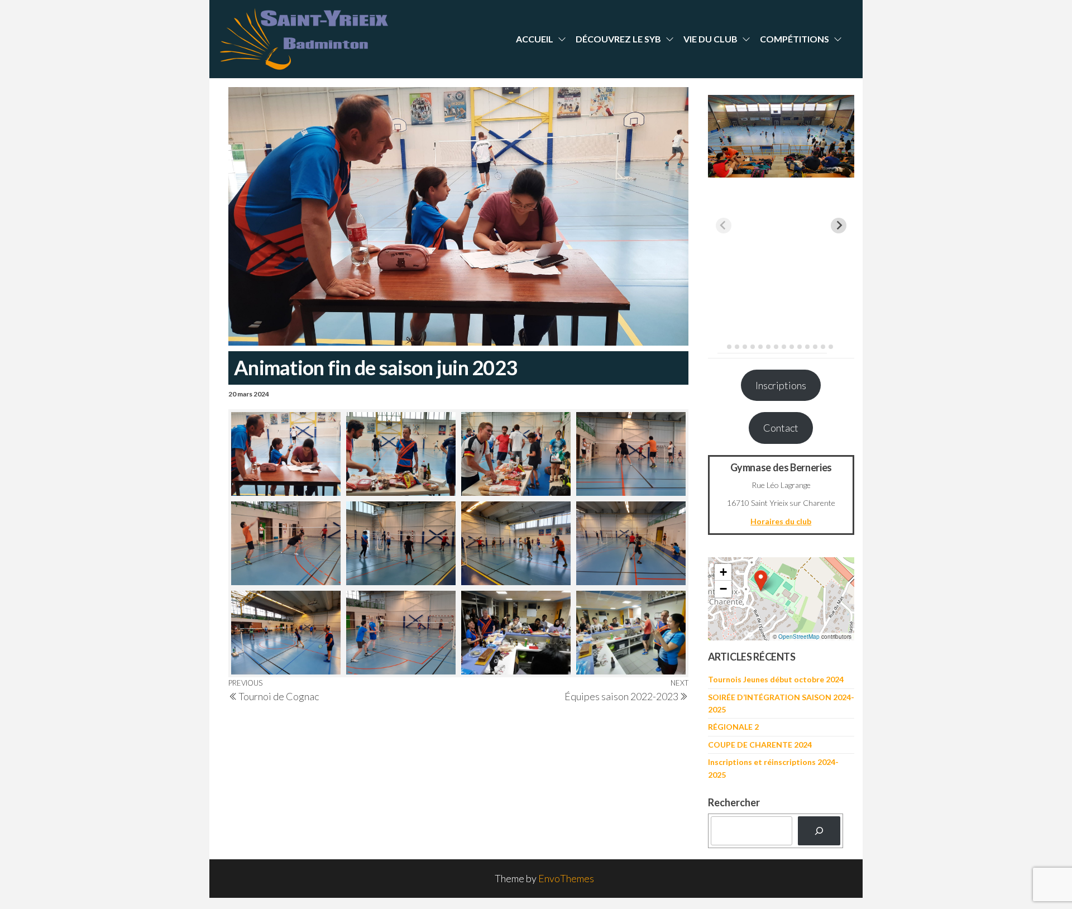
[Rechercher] (819, 830)
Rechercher (734, 802)
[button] (761, 581)
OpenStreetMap (799, 636)
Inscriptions (780, 385)
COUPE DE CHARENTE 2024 (760, 744)
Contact (780, 428)
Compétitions (794, 39)
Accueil (534, 39)
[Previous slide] (723, 225)
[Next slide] (838, 225)
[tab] (721, 346)
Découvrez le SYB (618, 39)
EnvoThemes (566, 878)
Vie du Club (710, 39)
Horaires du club (780, 521)
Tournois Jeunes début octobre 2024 (776, 679)
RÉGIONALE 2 (733, 726)
